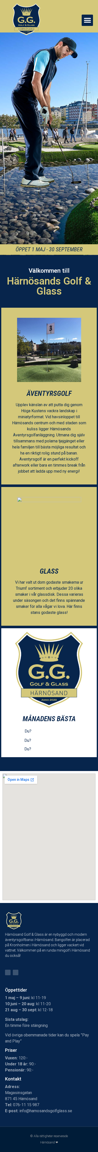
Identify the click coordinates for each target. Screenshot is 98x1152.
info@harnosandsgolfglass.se (45, 1110)
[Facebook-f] (8, 972)
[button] (87, 20)
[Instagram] (15, 972)
